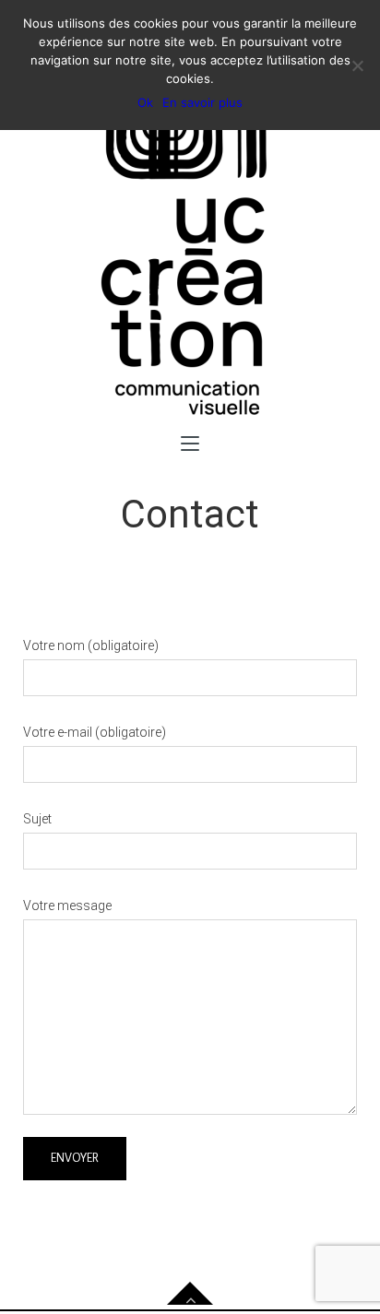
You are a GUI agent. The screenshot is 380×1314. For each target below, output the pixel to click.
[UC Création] (190, 240)
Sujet (37, 818)
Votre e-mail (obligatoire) (94, 732)
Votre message (67, 905)
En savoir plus (202, 102)
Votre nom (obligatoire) (91, 645)
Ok (145, 102)
